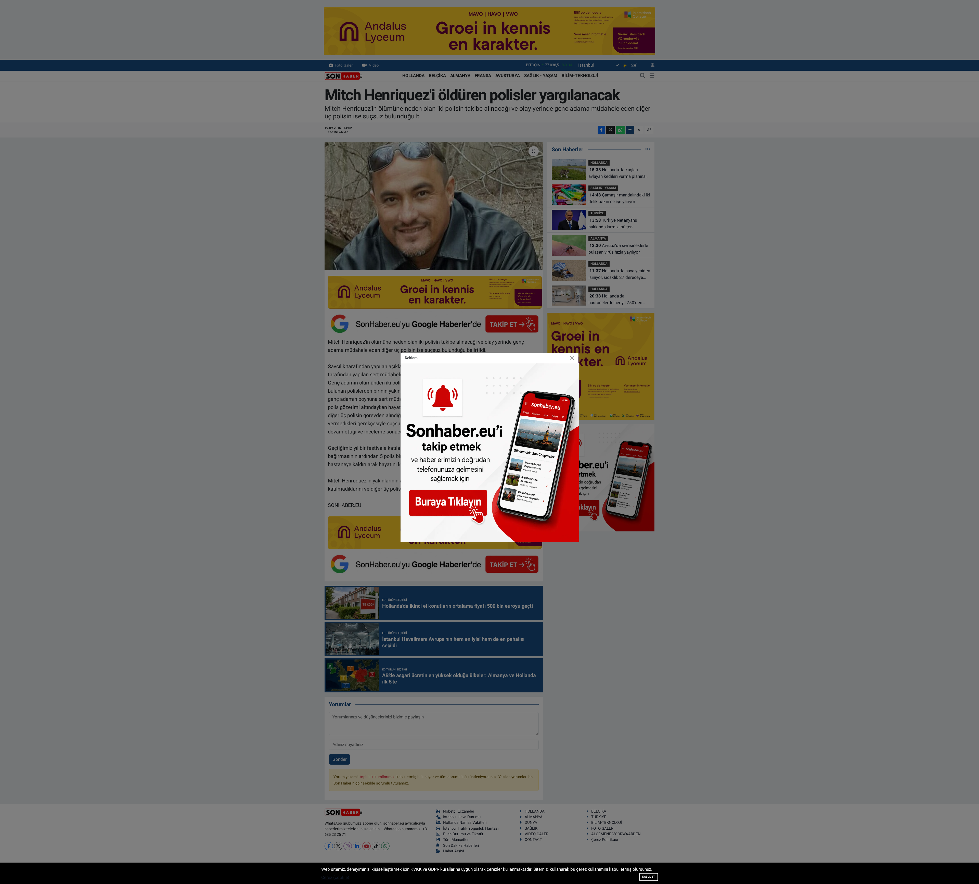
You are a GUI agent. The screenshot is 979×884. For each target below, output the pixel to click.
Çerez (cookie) (335, 877)
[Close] (572, 358)
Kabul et (648, 876)
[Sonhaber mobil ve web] (490, 452)
